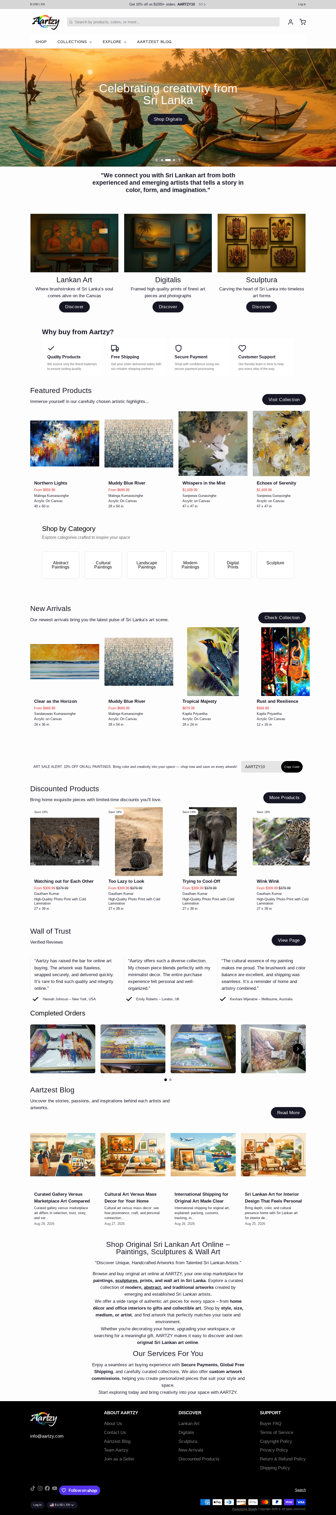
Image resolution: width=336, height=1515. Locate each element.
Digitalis (186, 1432)
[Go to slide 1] (165, 1079)
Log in (302, 4)
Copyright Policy (276, 1441)
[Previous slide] (284, 417)
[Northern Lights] (64, 443)
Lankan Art (189, 1423)
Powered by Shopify (245, 1509)
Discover (74, 306)
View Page (289, 940)
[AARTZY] (45, 22)
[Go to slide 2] (170, 1079)
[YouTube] (54, 1490)
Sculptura (187, 1441)
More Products (284, 797)
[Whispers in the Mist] (213, 443)
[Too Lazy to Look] (139, 841)
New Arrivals (190, 1450)
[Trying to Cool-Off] (213, 841)
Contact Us (115, 1432)
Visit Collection (284, 399)
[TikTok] (32, 1490)
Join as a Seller (119, 1458)
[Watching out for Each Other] (64, 841)
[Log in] (289, 22)
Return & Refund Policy (283, 1458)
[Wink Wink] (287, 841)
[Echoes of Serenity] (287, 443)
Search (300, 1490)
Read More (288, 1112)
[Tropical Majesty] (213, 661)
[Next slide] (300, 417)
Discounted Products (198, 1458)
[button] (64, 471)
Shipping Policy (275, 1467)
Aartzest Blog (117, 1441)
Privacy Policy (274, 1450)
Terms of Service (276, 1432)
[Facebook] (47, 1490)
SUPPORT (270, 1412)
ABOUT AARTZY (121, 1412)
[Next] (179, 160)
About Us (113, 1423)
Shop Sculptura (168, 119)
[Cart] (301, 22)
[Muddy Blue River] (139, 443)
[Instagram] (40, 1490)
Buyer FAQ (270, 1423)
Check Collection (282, 617)
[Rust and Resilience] (287, 661)
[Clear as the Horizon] (64, 661)
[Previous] (156, 160)
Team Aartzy (116, 1450)
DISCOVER (189, 1412)
